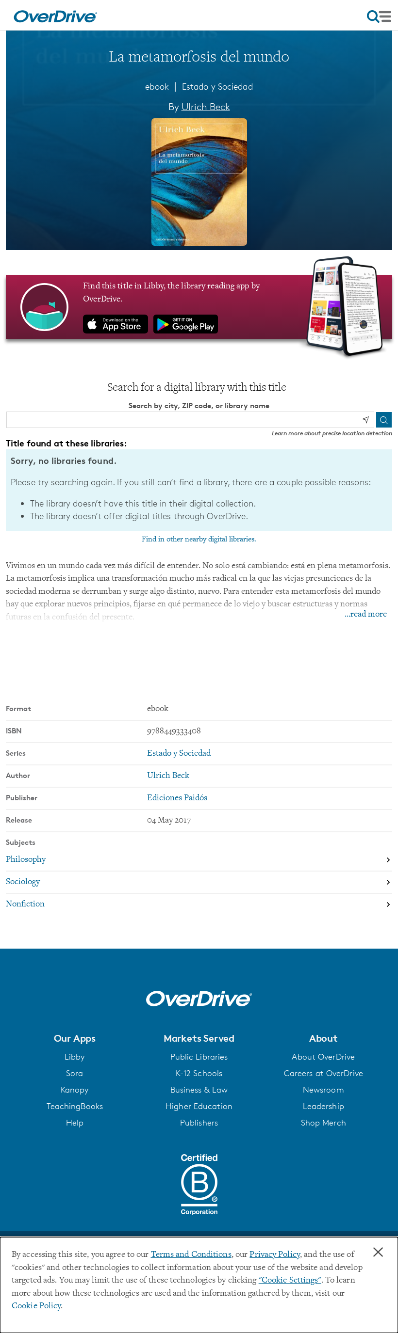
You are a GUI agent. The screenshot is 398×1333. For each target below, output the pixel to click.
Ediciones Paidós (177, 798)
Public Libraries (199, 1057)
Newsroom (323, 1090)
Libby (75, 1057)
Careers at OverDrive (323, 1073)
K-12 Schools (199, 1073)
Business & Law (199, 1090)
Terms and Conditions (191, 1255)
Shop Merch (323, 1122)
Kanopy (75, 1090)
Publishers (199, 1122)
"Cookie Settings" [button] (290, 1280)
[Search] (384, 420)
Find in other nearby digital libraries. (199, 539)
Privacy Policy (274, 1255)
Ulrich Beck (206, 106)
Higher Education (199, 1106)
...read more (366, 614)
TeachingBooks (75, 1106)
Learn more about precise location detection (332, 433)
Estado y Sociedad (217, 86)
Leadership (323, 1106)
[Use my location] (365, 420)
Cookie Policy (36, 1306)
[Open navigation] (379, 16)
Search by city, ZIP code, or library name (199, 405)
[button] (74, 1038)
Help (74, 1122)
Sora (74, 1073)
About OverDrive (323, 1057)
